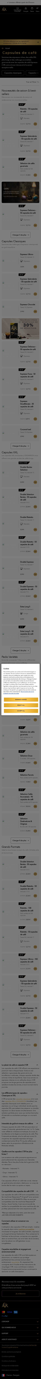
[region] (20, 689)
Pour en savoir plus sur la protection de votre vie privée (18, 692)
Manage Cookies (21, 699)
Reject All (21, 705)
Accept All (21, 711)
